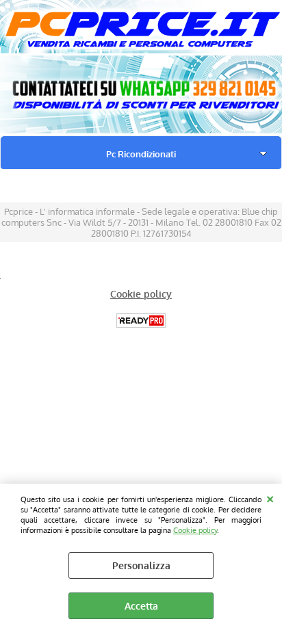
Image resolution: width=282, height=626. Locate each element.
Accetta (141, 606)
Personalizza (141, 565)
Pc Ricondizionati (141, 153)
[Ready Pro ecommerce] (141, 320)
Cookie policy (195, 530)
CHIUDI (270, 497)
